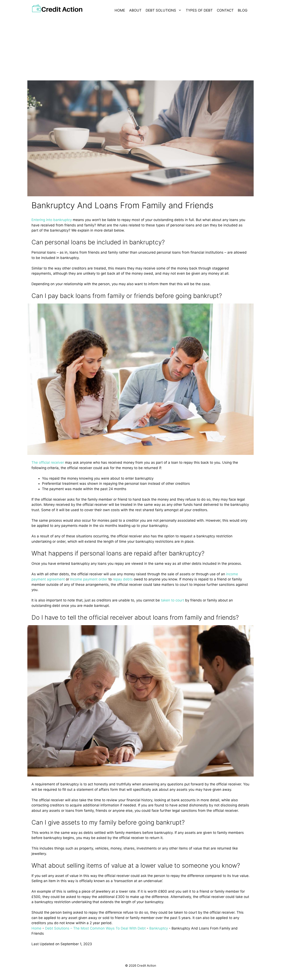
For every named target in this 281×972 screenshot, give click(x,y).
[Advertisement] (140, 47)
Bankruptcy (158, 928)
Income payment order (88, 579)
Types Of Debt (199, 10)
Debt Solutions (161, 10)
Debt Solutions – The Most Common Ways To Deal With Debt (95, 928)
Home (120, 10)
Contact (225, 10)
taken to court (172, 600)
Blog (242, 10)
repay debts (123, 579)
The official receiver (47, 462)
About (135, 10)
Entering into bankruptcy (51, 220)
